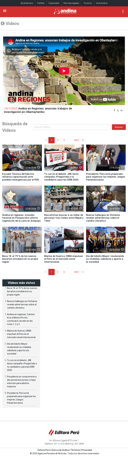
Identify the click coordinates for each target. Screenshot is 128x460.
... (70, 140)
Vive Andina (101, 3)
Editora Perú (44, 450)
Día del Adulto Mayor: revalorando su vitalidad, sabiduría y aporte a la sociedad (105, 259)
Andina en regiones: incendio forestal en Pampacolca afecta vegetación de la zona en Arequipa (21, 218)
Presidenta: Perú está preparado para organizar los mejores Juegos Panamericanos (105, 177)
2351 (76, 140)
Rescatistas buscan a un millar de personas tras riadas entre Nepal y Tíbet (64, 218)
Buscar (119, 127)
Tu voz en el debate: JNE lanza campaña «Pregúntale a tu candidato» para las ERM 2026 (61, 177)
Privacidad (86, 450)
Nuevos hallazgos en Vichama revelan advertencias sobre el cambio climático (103, 218)
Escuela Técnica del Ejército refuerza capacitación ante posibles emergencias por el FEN (20, 177)
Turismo (87, 3)
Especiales (54, 3)
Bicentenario (27, 3)
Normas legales (71, 3)
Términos (75, 450)
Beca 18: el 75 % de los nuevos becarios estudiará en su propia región (20, 259)
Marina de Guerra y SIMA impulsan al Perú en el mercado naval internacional (63, 259)
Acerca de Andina (60, 450)
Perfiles (40, 3)
